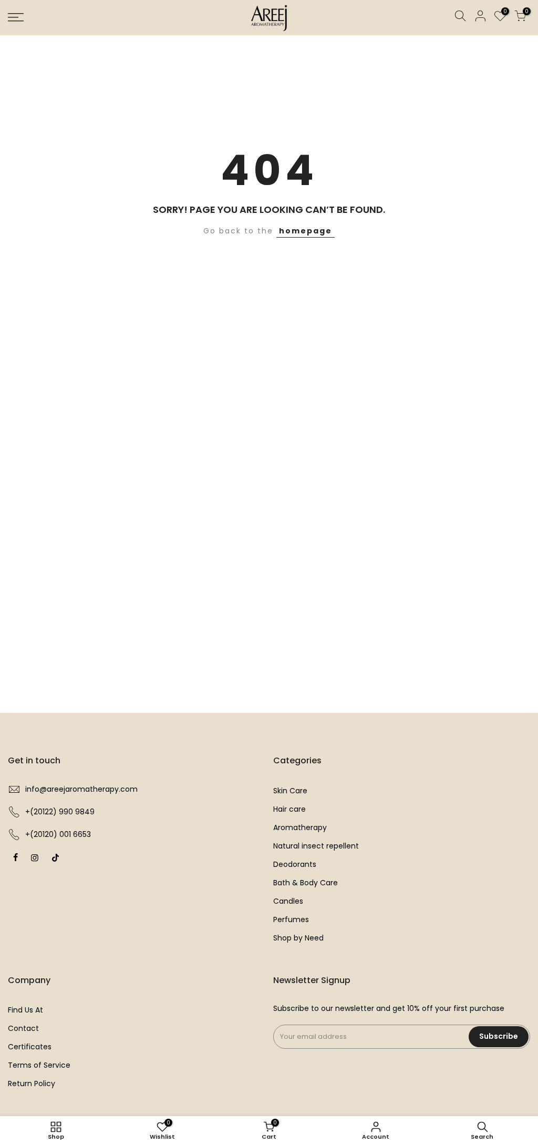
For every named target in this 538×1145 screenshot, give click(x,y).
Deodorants (294, 864)
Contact (23, 1028)
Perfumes (291, 919)
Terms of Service (39, 1065)
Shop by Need (298, 938)
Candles (288, 901)
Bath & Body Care (305, 882)
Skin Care (290, 790)
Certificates (29, 1046)
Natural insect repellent (316, 846)
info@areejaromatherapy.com (81, 789)
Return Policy (31, 1083)
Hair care (289, 809)
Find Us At (25, 1010)
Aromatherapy (300, 827)
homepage (305, 231)
